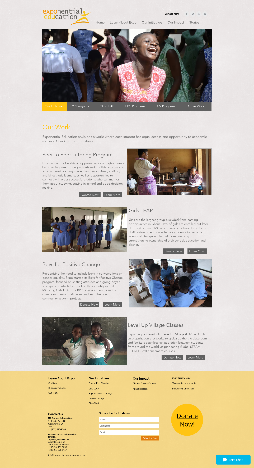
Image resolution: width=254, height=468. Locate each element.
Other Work (94, 403)
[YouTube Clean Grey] (198, 14)
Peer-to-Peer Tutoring (99, 383)
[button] (123, 22)
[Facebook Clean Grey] (186, 14)
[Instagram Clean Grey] (205, 14)
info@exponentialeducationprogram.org (67, 455)
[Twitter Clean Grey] (192, 14)
